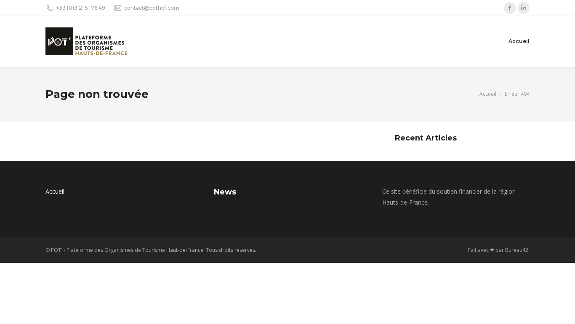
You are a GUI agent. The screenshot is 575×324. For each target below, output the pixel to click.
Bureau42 (516, 250)
